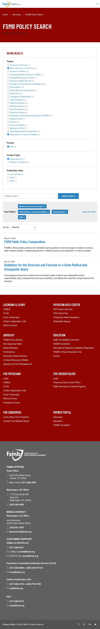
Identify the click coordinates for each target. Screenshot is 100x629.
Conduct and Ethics (19, 71)
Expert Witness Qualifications (23, 90)
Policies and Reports (20, 162)
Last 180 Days (17, 174)
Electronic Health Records (22, 80)
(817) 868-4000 (29, 482)
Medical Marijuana (19, 106)
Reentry (14, 121)
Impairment (16, 93)
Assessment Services (20, 65)
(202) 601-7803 (17, 527)
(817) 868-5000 (17, 567)
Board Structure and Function (23, 68)
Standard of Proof (18, 128)
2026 (13, 177)
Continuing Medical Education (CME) (26, 74)
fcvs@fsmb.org (17, 572)
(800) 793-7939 (34, 584)
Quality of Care (17, 118)
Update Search (68, 196)
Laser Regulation (18, 99)
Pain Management (19, 109)
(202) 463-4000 (17, 504)
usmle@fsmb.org (26, 551)
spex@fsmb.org (30, 556)
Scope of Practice (18, 125)
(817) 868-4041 (17, 547)
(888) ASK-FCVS (35, 567)
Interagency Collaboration (22, 96)
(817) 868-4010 (17, 601)
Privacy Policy (9, 624)
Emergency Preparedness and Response (28, 84)
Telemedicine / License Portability (25, 134)
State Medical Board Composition (25, 131)
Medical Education (19, 103)
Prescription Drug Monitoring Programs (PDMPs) (31, 115)
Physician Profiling (19, 112)
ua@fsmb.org (16, 588)
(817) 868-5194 (17, 584)
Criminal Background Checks (23, 77)
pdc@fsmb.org (17, 605)
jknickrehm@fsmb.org (21, 531)
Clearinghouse (17, 159)
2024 (13, 180)
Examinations (17, 87)
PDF (13, 146)
